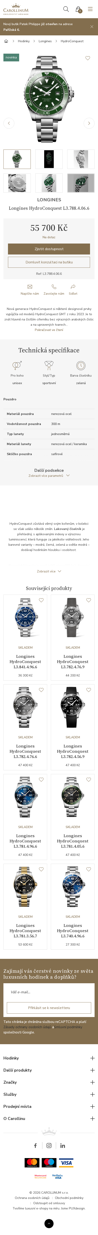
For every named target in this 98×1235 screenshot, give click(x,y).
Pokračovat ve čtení (49, 330)
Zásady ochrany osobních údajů (27, 1027)
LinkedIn (63, 1145)
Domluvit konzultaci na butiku (49, 262)
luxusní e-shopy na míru (42, 1208)
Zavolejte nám (54, 293)
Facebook (35, 1145)
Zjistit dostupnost (49, 249)
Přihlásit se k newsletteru (49, 1007)
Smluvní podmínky (68, 1027)
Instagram (49, 1145)
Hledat (66, 9)
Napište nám (30, 293)
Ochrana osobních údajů (32, 1198)
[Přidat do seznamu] (90, 58)
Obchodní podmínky (69, 1198)
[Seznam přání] (41, 600)
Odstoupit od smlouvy (49, 1203)
